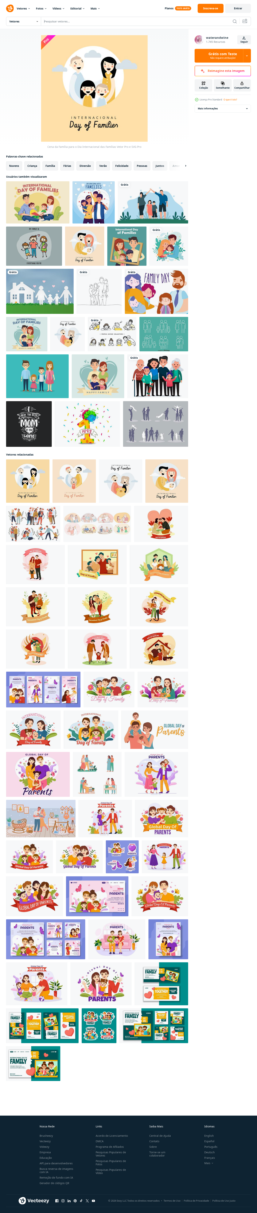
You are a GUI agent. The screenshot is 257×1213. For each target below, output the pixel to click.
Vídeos (57, 8)
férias (67, 166)
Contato (154, 1141)
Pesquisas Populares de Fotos (111, 1162)
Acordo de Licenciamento (112, 1135)
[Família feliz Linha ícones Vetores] (163, 334)
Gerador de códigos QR (54, 1183)
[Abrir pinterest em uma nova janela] (75, 1200)
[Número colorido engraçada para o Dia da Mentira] (87, 424)
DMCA (99, 1141)
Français (209, 1158)
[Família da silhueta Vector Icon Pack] (155, 424)
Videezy (44, 1147)
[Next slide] (182, 165)
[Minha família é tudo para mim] (34, 246)
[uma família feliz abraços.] (169, 246)
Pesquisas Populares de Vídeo (111, 1171)
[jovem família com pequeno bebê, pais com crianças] (97, 774)
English (209, 1135)
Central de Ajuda (160, 1135)
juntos (160, 166)
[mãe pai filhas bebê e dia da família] (156, 291)
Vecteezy (45, 1141)
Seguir (244, 41)
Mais (94, 8)
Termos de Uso (172, 1200)
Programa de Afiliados (110, 1147)
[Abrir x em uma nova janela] (87, 1200)
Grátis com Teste (222, 56)
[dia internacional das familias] (161, 524)
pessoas (142, 166)
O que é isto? (230, 99)
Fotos (39, 8)
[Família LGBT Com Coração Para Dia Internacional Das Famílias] (74, 481)
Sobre (153, 1147)
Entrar (238, 8)
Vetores (22, 8)
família (50, 166)
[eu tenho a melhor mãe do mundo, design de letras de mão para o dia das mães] (29, 424)
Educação (46, 1158)
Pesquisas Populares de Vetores (111, 1153)
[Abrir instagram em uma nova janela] (62, 1200)
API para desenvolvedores (56, 1163)
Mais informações (208, 108)
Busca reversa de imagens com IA (56, 1170)
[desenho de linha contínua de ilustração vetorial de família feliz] (99, 291)
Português (210, 1147)
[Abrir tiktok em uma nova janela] (81, 1200)
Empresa (45, 1152)
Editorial (75, 8)
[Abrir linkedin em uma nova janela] (69, 1200)
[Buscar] (234, 21)
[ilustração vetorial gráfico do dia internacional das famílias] (153, 202)
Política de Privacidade (196, 1200)
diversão (85, 166)
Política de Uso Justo (224, 1200)
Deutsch (209, 1152)
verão (103, 166)
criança (32, 166)
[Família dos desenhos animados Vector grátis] (37, 376)
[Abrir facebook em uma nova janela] (56, 1200)
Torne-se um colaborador (157, 1153)
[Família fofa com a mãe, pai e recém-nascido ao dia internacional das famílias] (84, 246)
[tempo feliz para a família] (93, 202)
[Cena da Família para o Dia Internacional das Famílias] (27, 481)
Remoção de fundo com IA (56, 1177)
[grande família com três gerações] (157, 376)
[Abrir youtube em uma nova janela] (93, 1200)
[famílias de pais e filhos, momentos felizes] (33, 524)
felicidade (121, 166)
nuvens (14, 166)
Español (209, 1141)
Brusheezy (46, 1135)
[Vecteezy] (10, 8)
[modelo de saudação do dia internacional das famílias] (37, 202)
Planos (169, 8)
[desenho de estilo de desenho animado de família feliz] (26, 334)
